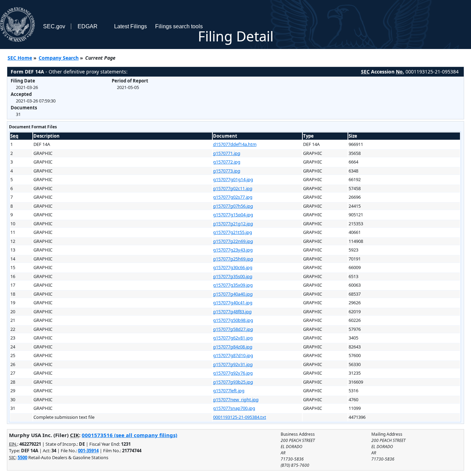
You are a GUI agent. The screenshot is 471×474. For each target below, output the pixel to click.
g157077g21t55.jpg (232, 232)
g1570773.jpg (226, 171)
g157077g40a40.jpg (233, 294)
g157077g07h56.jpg (233, 206)
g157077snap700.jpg (234, 408)
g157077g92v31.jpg (233, 364)
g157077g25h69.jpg (233, 259)
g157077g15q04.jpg (233, 214)
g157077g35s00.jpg (232, 276)
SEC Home (20, 58)
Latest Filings (130, 26)
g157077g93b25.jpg (233, 382)
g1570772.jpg (226, 162)
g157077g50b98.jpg (233, 320)
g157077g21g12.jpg (233, 223)
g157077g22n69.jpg (233, 241)
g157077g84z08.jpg (232, 347)
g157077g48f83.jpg (232, 311)
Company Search (59, 58)
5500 (22, 457)
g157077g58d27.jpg (233, 329)
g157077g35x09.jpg (233, 285)
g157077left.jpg (228, 390)
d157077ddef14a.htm (235, 144)
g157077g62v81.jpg (233, 338)
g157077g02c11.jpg (232, 188)
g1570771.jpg (226, 153)
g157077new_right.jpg (236, 399)
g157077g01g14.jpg (233, 179)
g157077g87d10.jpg (233, 355)
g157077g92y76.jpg (233, 373)
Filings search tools (179, 26)
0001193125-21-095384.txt (239, 417)
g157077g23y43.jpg (233, 250)
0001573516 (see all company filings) (129, 435)
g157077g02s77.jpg (232, 197)
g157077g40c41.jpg (232, 302)
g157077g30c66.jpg (232, 267)
